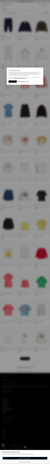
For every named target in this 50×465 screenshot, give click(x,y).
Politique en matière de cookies (20, 78)
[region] (25, 76)
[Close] (25, 447)
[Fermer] (41, 69)
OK (12, 81)
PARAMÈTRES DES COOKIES (23, 81)
